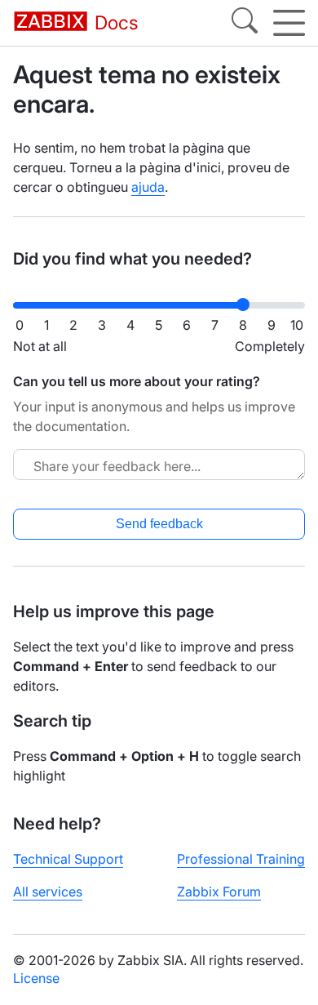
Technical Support (68, 859)
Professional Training (241, 859)
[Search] (245, 22)
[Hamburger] (289, 23)
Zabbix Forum (219, 891)
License (36, 978)
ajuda (148, 187)
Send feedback (159, 524)
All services (47, 891)
